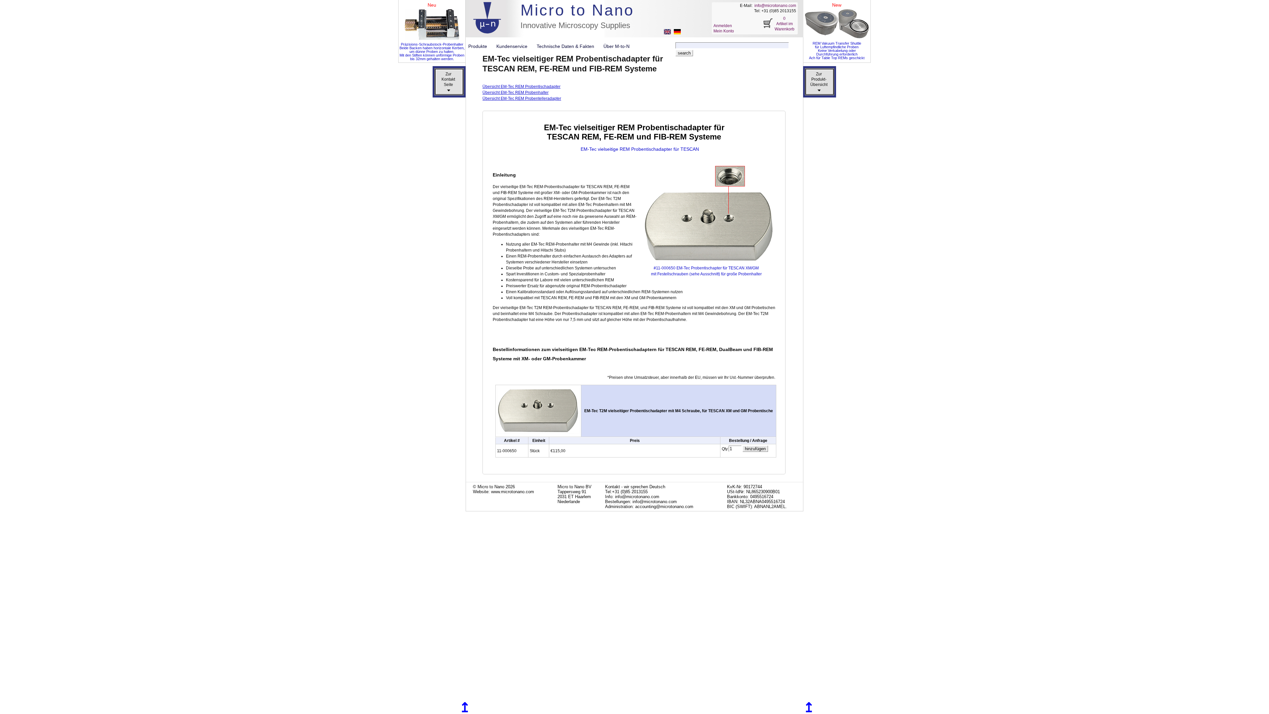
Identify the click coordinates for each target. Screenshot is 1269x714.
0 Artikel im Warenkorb (784, 23)
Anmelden (722, 25)
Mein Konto (723, 31)
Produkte (480, 46)
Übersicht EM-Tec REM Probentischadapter (521, 86)
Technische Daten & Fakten (568, 46)
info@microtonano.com (775, 5)
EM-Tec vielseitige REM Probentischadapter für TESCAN (640, 149)
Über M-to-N (616, 46)
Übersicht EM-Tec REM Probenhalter (515, 92)
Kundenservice (514, 46)
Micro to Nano (577, 10)
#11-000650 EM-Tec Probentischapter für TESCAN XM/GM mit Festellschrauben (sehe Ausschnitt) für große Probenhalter (706, 271)
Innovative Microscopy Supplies (575, 25)
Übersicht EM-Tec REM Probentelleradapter (521, 98)
